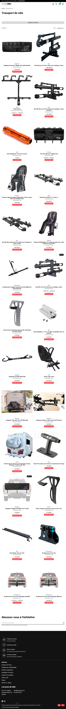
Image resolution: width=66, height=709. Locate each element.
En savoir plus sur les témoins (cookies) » (10, 707)
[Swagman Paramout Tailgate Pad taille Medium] (17, 47)
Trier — (55, 28)
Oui (59, 705)
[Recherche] (56, 4)
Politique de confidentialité (9, 667)
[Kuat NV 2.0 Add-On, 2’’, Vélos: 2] (48, 178)
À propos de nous (7, 665)
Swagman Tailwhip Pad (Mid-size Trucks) (17, 508)
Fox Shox (49, 152)
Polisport (17, 195)
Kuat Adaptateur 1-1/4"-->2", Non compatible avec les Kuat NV (49, 332)
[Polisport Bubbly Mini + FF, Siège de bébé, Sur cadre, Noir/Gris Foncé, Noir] (48, 223)
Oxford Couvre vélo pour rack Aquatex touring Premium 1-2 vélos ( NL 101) (17, 464)
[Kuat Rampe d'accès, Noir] (17, 534)
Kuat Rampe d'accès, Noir (17, 553)
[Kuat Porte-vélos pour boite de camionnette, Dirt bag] (48, 445)
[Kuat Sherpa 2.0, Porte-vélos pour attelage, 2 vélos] (48, 47)
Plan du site (5, 678)
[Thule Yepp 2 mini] (48, 358)
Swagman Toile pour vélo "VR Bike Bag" (17, 420)
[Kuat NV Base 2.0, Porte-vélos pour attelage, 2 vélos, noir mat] (48, 90)
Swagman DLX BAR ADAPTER (17, 377)
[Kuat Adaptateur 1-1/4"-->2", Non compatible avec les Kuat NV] (48, 313)
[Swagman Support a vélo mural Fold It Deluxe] (48, 401)
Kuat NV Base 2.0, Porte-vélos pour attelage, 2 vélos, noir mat (49, 109)
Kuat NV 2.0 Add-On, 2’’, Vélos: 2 (49, 197)
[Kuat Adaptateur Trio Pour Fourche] (17, 135)
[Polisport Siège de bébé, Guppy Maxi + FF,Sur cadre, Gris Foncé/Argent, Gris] (17, 178)
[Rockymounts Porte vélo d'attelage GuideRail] (17, 578)
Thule (17, 107)
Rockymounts (17, 285)
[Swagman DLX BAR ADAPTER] (17, 358)
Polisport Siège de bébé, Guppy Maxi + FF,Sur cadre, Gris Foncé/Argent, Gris (17, 198)
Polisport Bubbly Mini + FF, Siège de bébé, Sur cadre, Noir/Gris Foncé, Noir (49, 242)
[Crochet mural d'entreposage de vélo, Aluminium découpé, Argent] (17, 313)
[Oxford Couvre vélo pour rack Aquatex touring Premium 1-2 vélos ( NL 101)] (17, 445)
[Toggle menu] (62, 4)
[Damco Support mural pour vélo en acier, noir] (48, 490)
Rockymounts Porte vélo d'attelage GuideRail (17, 596)
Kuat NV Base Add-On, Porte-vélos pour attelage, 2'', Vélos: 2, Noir (17, 242)
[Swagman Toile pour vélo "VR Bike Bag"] (17, 401)
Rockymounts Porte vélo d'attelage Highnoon (49, 596)
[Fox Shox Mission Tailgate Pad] (48, 135)
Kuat (49, 64)
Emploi (3, 680)
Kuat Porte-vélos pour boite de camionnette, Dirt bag (49, 464)
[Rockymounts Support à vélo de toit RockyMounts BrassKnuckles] (17, 268)
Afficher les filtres (33, 23)
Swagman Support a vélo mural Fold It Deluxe (49, 420)
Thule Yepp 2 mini (49, 377)
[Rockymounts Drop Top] (48, 534)
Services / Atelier (6, 683)
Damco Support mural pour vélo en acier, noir (49, 508)
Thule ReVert (17, 109)
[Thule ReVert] (17, 90)
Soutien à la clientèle (7, 675)
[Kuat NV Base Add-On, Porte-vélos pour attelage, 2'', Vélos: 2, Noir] (17, 223)
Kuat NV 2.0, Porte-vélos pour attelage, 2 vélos (49, 287)
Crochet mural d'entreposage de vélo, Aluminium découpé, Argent (17, 330)
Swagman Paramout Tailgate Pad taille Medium (17, 65)
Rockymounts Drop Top (49, 553)
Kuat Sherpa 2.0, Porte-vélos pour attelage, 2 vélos (48, 65)
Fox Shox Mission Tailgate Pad (49, 154)
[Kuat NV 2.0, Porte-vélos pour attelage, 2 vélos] (48, 268)
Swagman (17, 64)
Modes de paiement (7, 670)
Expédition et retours (7, 673)
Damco (49, 507)
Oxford (17, 462)
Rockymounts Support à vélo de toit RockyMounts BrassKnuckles (17, 287)
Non (63, 705)
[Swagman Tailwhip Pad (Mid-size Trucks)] (17, 490)
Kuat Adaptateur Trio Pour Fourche (17, 154)
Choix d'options (49, 69)
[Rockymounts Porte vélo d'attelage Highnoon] (48, 578)
